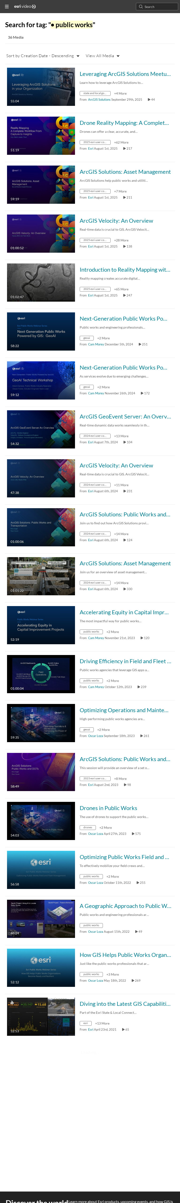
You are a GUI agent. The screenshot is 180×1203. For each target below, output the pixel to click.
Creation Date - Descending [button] (40, 55)
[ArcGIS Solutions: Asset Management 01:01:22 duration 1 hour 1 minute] (41, 576)
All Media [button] (100, 55)
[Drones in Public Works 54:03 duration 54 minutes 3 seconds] (41, 820)
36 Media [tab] (15, 37)
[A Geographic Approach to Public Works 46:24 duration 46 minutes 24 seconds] (41, 918)
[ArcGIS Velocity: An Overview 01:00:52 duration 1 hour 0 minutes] (41, 233)
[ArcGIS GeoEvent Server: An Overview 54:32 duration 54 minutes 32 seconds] (41, 429)
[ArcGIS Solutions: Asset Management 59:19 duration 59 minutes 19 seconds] (41, 184)
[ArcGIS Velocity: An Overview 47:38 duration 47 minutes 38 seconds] (41, 478)
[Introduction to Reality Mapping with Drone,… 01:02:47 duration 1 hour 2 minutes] (41, 282)
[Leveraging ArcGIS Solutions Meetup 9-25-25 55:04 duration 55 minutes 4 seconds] (41, 86)
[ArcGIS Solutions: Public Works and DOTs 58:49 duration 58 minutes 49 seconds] (41, 772)
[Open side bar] (7, 6)
